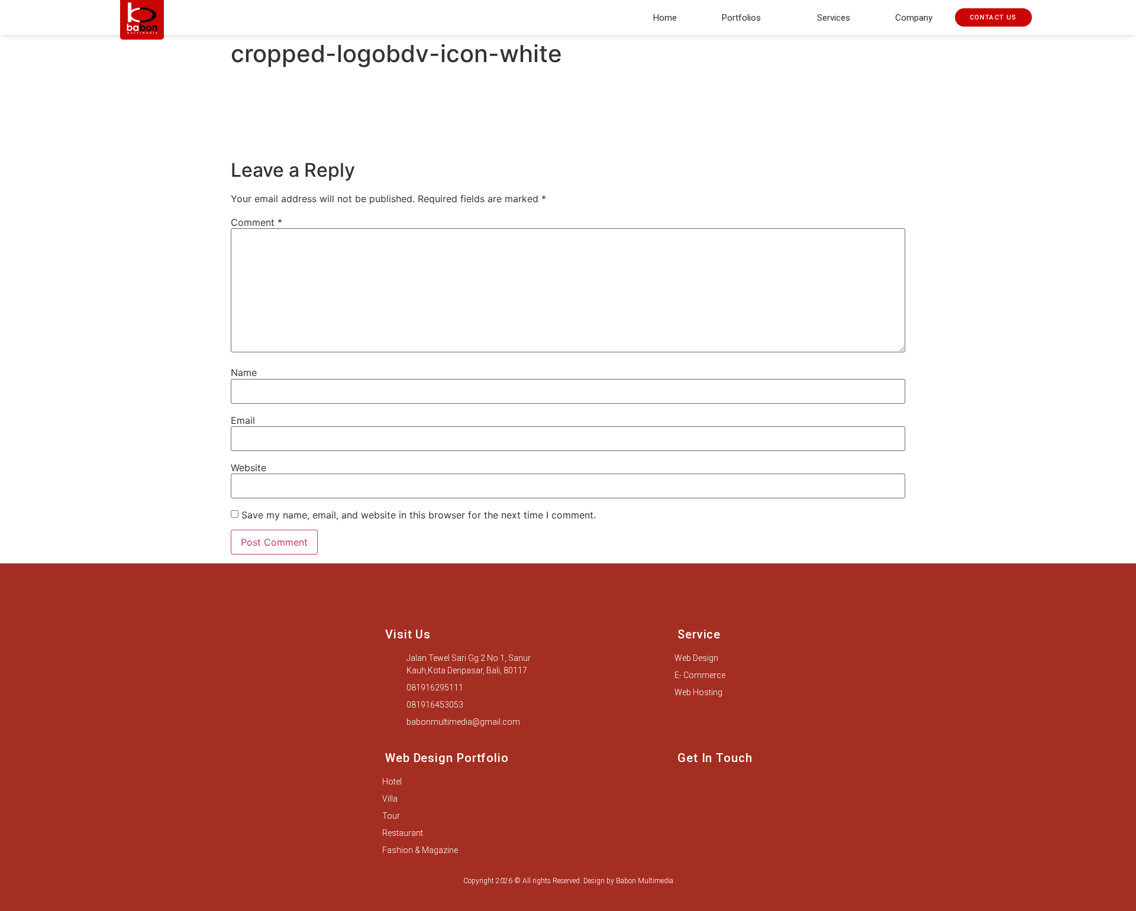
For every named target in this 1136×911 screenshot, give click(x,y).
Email (243, 420)
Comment (256, 222)
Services (833, 17)
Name (244, 372)
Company (913, 17)
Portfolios (741, 17)
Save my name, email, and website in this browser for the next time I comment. (418, 515)
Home (665, 17)
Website (248, 467)
